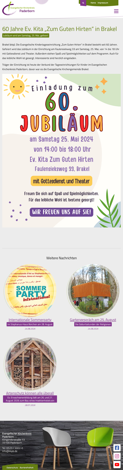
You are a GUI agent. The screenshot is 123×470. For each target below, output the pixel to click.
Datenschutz (12, 467)
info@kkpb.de (9, 451)
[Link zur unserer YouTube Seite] (117, 464)
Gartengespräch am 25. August (93, 320)
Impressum (103, 2)
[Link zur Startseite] (18, 9)
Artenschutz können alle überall (30, 393)
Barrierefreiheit (26, 467)
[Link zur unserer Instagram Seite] (117, 456)
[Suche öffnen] (83, 3)
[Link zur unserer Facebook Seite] (117, 447)
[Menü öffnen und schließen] (116, 11)
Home (93, 2)
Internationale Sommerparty (30, 320)
